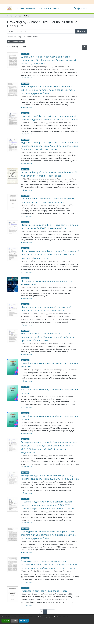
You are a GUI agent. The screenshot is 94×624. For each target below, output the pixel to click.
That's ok (6, 621)
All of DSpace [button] (43, 8)
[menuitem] (44, 8)
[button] (9, 8)
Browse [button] (82, 31)
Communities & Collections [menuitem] (24, 8)
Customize (23, 621)
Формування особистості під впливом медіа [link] (44, 590)
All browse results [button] (17, 42)
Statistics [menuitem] (57, 8)
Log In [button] (83, 8)
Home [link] (9, 16)
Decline (14, 621)
